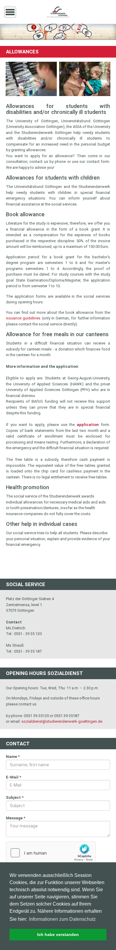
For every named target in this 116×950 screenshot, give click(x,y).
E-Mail (13, 777)
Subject (14, 797)
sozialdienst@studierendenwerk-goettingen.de (61, 721)
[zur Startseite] (58, 11)
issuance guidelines (23, 318)
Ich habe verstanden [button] (58, 934)
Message (15, 818)
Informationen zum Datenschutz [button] (62, 919)
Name (13, 756)
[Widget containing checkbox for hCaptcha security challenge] (51, 852)
